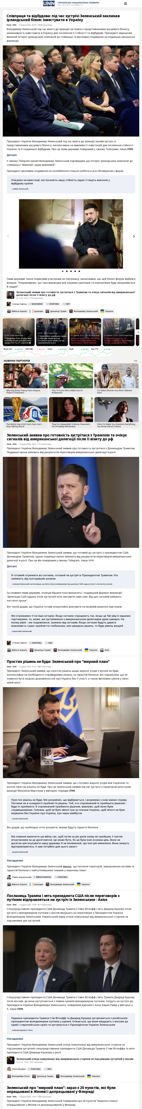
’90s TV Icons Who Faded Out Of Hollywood (67, 391)
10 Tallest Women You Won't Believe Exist (114, 391)
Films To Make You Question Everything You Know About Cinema (116, 425)
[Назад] (8, 236)
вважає (67, 866)
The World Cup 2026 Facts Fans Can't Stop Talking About (24, 425)
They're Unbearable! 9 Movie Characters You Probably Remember (71, 425)
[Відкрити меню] (125, 3)
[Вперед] (134, 236)
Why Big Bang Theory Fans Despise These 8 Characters (23, 391)
